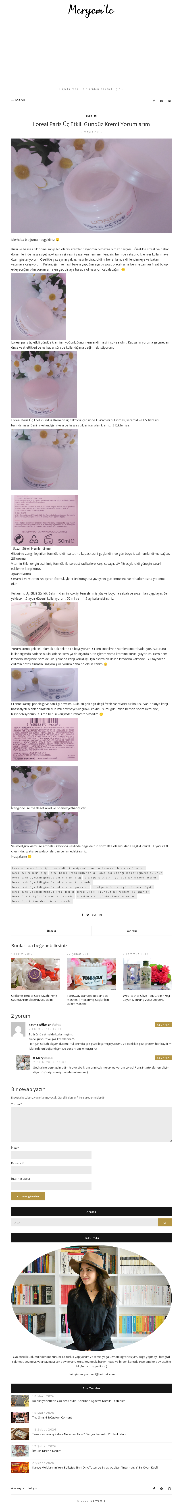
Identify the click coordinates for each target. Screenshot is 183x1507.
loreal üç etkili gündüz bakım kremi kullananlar (113, 891)
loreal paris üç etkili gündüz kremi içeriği (43, 891)
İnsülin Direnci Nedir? (46, 1451)
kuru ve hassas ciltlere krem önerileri (117, 868)
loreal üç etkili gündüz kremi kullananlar (43, 896)
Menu (19, 100)
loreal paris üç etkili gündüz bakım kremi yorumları (50, 887)
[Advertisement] (91, 53)
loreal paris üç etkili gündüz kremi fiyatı (122, 887)
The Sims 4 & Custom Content (52, 1417)
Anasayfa (17, 1488)
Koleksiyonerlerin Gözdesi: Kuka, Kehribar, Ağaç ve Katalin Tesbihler (78, 1401)
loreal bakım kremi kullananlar (73, 872)
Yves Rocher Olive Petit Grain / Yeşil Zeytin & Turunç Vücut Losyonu (147, 998)
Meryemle (98, 1500)
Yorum (16, 1104)
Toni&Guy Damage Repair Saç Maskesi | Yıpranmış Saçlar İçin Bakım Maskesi (88, 1000)
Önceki (51, 930)
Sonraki (132, 930)
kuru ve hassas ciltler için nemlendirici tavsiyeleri (49, 868)
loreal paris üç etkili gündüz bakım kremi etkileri (121, 877)
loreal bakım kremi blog (29, 872)
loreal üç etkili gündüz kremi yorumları (106, 896)
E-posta (17, 1163)
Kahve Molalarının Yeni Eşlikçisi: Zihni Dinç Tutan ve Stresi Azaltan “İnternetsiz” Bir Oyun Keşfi (95, 1467)
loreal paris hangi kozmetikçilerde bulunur (130, 872)
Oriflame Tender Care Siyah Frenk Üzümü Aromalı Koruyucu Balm (34, 998)
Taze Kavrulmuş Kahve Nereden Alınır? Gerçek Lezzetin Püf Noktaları (79, 1434)
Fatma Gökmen (40, 1025)
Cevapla (163, 1024)
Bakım (91, 116)
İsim (15, 1148)
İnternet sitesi (20, 1179)
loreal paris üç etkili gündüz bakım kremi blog (46, 877)
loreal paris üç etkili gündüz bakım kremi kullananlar (52, 882)
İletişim (32, 1488)
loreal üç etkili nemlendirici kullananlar (42, 901)
